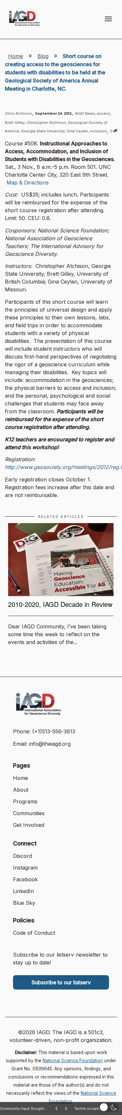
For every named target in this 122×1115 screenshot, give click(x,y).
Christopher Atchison (46, 122)
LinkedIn (23, 891)
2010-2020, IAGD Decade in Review (60, 604)
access (103, 113)
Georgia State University (43, 131)
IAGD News (85, 113)
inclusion (98, 131)
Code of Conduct (34, 933)
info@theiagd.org (50, 744)
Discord (22, 856)
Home (15, 56)
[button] (109, 1107)
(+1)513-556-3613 (53, 731)
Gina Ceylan (77, 131)
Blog (42, 56)
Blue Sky (24, 903)
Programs (25, 801)
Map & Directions (28, 182)
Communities (29, 813)
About (20, 789)
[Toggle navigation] (108, 18)
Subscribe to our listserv (61, 982)
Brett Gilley (15, 122)
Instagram (25, 867)
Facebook (25, 879)
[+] (61, 559)
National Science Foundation (73, 1060)
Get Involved (28, 825)
